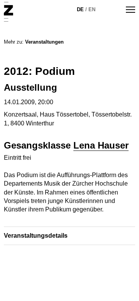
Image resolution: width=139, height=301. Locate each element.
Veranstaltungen (44, 42)
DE (80, 9)
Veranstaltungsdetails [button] (36, 235)
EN (91, 9)
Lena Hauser (101, 145)
